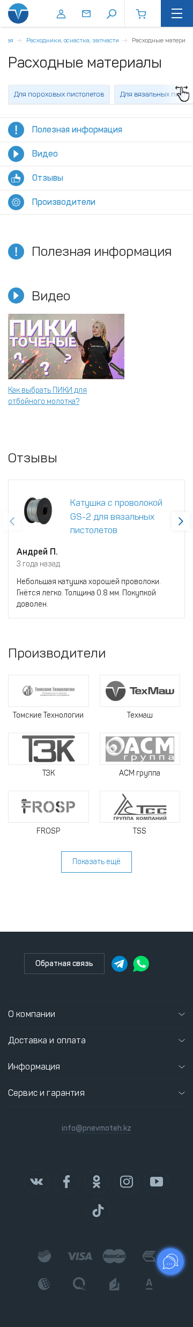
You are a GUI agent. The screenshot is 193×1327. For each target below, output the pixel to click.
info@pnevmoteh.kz (96, 1128)
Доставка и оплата (47, 1040)
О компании (32, 1014)
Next (181, 521)
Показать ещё (96, 861)
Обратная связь (64, 963)
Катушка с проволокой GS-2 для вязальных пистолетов (116, 516)
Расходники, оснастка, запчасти (72, 40)
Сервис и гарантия (46, 1093)
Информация (34, 1066)
